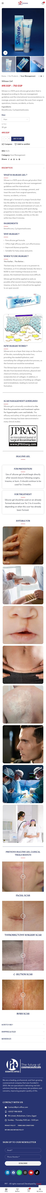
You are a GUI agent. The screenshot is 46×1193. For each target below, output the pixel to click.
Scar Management (28, 76)
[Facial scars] (23, 744)
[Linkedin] (7, 1172)
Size (3, 115)
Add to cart (17, 138)
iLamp (38, 1184)
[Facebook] (13, 1172)
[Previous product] (39, 76)
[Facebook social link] (9, 159)
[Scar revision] (23, 704)
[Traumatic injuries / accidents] (23, 585)
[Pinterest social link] (14, 159)
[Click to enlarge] (5, 53)
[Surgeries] (23, 784)
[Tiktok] (37, 1172)
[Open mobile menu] (3, 3)
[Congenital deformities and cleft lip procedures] (23, 625)
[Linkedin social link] (16, 159)
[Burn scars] (23, 545)
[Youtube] (31, 1172)
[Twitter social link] (11, 159)
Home (4, 76)
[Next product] (43, 76)
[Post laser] (23, 824)
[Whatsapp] (19, 1172)
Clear (4, 124)
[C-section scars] (23, 665)
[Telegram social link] (19, 159)
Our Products (13, 76)
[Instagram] (25, 1172)
